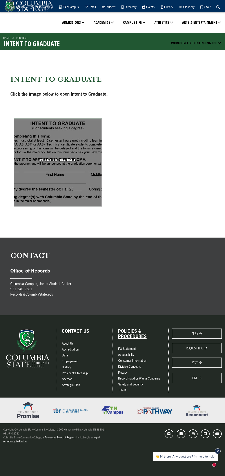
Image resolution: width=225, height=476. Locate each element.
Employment (70, 361)
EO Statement (127, 349)
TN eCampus (70, 7)
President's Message (75, 373)
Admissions (71, 22)
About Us (68, 343)
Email (92, 7)
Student (110, 7)
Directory (130, 7)
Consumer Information (132, 360)
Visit (195, 362)
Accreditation (70, 349)
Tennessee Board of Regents (60, 437)
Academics (102, 22)
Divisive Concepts (129, 366)
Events (150, 7)
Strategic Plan (71, 385)
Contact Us (75, 331)
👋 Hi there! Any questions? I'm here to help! (185, 456)
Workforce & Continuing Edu (194, 43)
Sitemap (67, 379)
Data (65, 355)
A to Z (207, 7)
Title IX (122, 390)
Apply (195, 333)
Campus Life (132, 22)
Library (168, 7)
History (66, 367)
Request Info (194, 348)
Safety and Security (130, 384)
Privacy (122, 372)
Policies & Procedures (132, 334)
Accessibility (126, 354)
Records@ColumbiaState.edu (31, 294)
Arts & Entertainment (199, 22)
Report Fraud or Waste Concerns (139, 378)
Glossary (188, 7)
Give (195, 378)
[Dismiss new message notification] (218, 451)
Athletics (161, 22)
